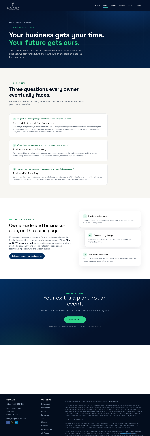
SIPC (87, 425)
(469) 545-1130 (96, 326)
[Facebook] (8, 422)
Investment (45, 408)
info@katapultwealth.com (68, 326)
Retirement (45, 404)
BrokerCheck (113, 401)
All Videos (45, 433)
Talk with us (75, 320)
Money (44, 422)
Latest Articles (46, 429)
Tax (42, 419)
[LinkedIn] (16, 422)
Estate (43, 411)
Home (11, 22)
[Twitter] (12, 422)
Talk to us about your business (27, 256)
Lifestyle (44, 426)
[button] (97, 5)
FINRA (83, 425)
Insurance (45, 415)
